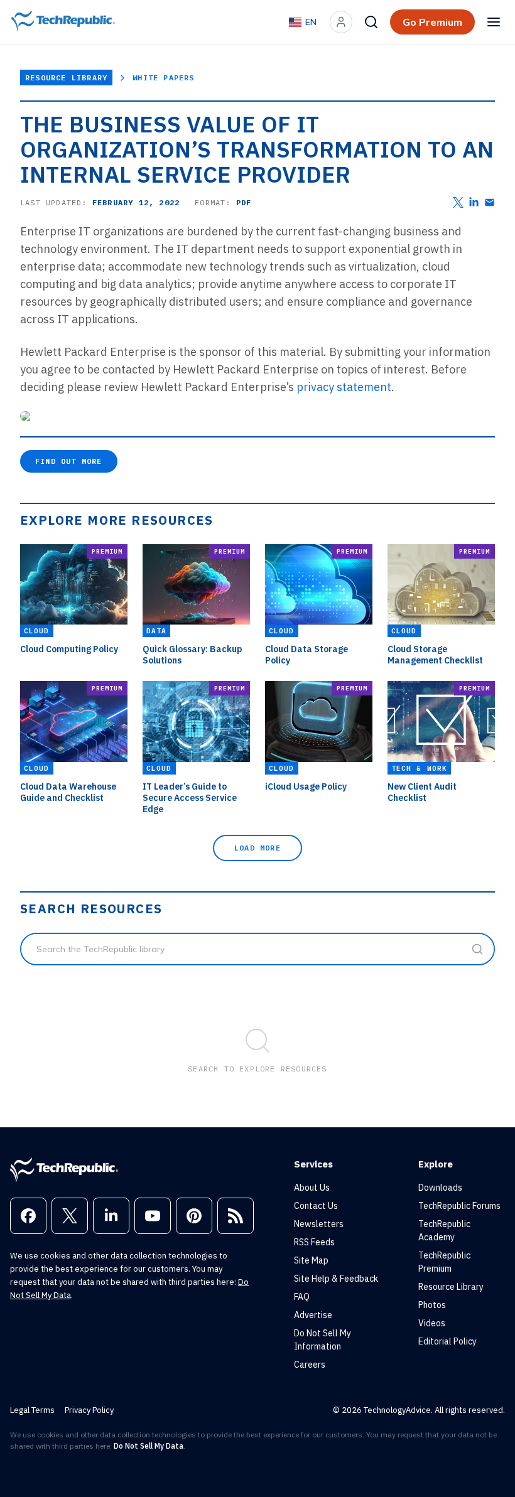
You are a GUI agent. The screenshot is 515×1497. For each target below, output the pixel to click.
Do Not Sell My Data (148, 1446)
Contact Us (316, 1205)
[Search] (371, 22)
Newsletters (319, 1224)
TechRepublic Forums (459, 1205)
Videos (431, 1323)
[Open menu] (493, 22)
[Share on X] (458, 202)
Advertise (313, 1315)
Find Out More (68, 461)
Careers (309, 1364)
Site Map (311, 1260)
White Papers (163, 77)
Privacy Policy (89, 1410)
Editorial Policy (447, 1341)
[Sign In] (341, 22)
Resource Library (66, 77)
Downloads (440, 1187)
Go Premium (432, 22)
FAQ (302, 1296)
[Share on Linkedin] (474, 202)
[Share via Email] (489, 202)
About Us (312, 1187)
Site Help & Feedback (336, 1278)
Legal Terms (32, 1410)
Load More (257, 847)
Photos (432, 1305)
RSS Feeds (314, 1242)
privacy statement (343, 387)
